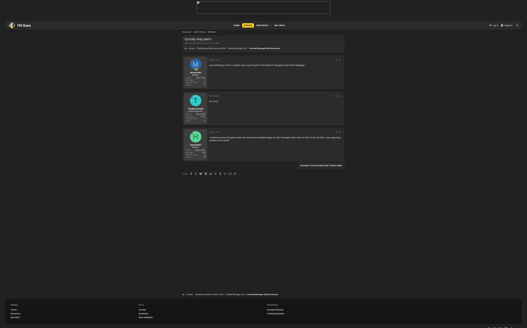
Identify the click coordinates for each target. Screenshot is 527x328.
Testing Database (275, 313)
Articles (142, 309)
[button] (270, 25)
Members (212, 32)
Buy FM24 (279, 25)
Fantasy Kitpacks (275, 309)
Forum (14, 309)
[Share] (336, 59)
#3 (340, 132)
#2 (340, 96)
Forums (248, 25)
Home (236, 25)
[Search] (517, 25)
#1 (340, 60)
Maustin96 (191, 43)
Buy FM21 (15, 317)
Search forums (200, 32)
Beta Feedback (146, 317)
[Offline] (192, 61)
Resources (262, 25)
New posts (187, 32)
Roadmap (143, 313)
